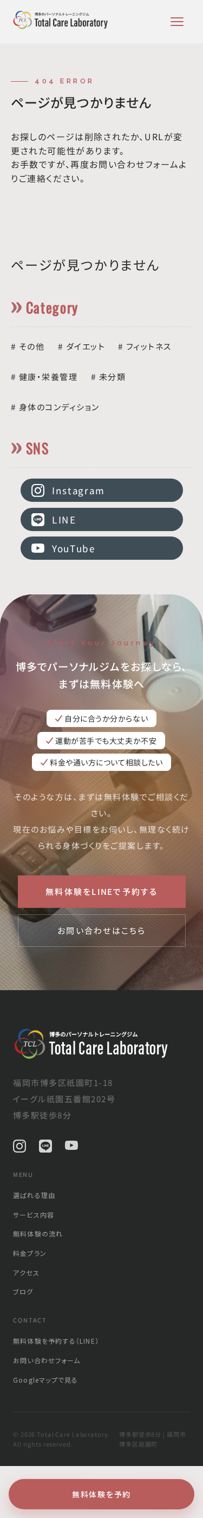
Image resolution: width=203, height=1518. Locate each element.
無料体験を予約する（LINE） (56, 1340)
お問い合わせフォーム (46, 1360)
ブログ (23, 1291)
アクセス (26, 1272)
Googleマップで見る (45, 1379)
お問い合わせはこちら (101, 930)
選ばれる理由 (34, 1195)
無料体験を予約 (101, 1494)
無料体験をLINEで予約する (101, 891)
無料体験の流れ (38, 1233)
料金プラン (30, 1253)
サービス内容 (33, 1214)
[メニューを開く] (177, 22)
